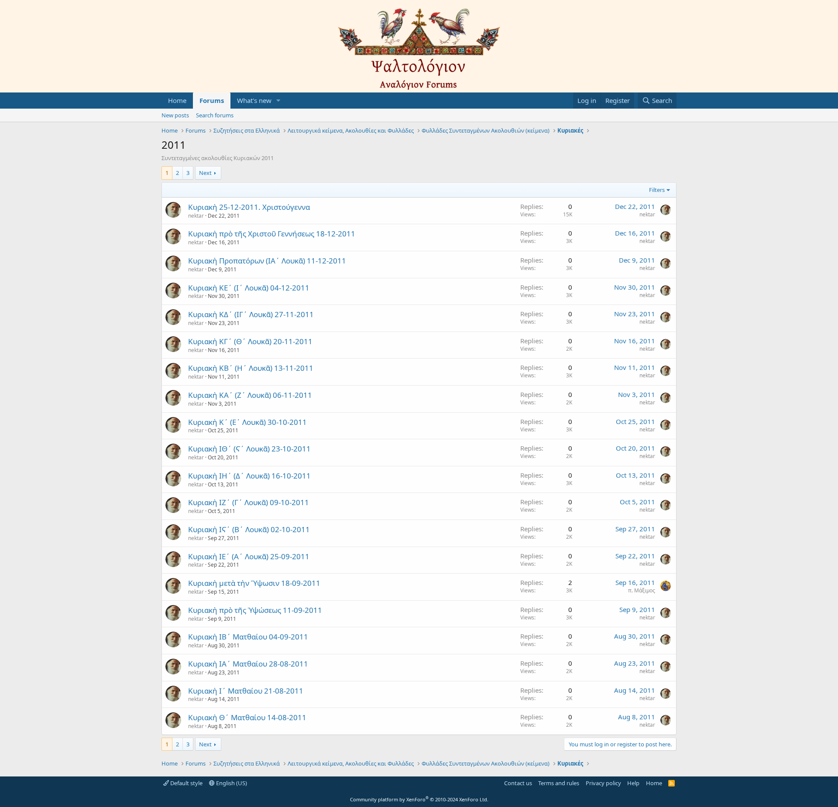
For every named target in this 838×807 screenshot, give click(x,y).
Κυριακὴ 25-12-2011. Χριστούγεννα (249, 207)
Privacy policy (603, 783)
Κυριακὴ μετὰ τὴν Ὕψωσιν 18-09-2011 (254, 583)
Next (205, 173)
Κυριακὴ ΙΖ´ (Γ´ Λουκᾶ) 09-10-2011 (248, 502)
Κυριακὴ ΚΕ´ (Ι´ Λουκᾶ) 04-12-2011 (248, 288)
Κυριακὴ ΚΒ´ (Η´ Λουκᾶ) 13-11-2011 (250, 368)
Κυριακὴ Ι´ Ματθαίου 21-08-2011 (245, 691)
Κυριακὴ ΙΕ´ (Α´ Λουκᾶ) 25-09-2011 (248, 556)
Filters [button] (657, 190)
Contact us (518, 783)
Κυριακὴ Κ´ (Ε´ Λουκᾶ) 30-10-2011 (247, 422)
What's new (254, 100)
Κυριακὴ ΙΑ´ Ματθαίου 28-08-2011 (248, 664)
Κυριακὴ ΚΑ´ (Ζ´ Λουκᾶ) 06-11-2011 (250, 395)
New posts (175, 115)
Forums (211, 100)
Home (177, 100)
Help (633, 783)
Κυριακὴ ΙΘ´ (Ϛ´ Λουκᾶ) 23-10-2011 (249, 449)
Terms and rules (558, 783)
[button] (278, 100)
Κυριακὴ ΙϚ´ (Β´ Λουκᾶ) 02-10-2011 (249, 529)
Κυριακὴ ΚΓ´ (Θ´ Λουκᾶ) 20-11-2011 (250, 341)
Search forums (215, 115)
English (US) (231, 783)
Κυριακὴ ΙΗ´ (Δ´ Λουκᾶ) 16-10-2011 (249, 476)
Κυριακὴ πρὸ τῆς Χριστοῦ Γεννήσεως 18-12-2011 (271, 234)
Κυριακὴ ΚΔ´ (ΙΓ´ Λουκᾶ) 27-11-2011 (251, 314)
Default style (186, 783)
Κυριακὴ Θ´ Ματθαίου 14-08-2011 (247, 717)
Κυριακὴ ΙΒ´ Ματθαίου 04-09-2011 (248, 637)
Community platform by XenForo (419, 799)
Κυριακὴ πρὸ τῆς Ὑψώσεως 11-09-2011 (255, 610)
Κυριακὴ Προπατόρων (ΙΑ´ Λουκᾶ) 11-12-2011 (267, 261)
